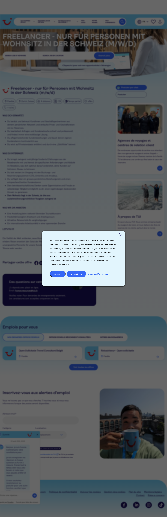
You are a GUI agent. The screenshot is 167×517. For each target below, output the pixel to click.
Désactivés (76, 274)
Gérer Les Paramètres (98, 273)
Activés (57, 274)
